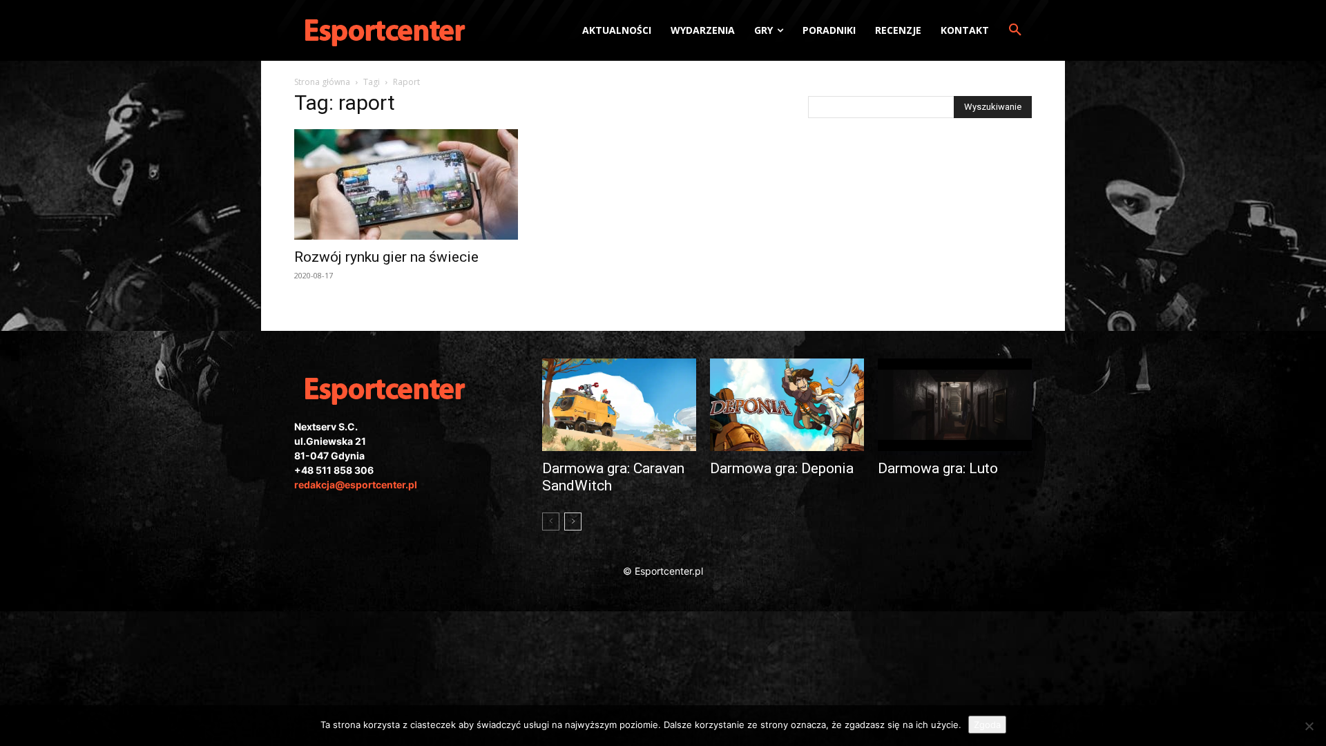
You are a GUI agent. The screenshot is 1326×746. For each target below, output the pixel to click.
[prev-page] (550, 521)
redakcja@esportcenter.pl (355, 484)
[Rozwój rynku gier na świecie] (406, 184)
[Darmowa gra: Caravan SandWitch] (619, 404)
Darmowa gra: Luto (938, 468)
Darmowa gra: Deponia (782, 468)
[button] (1015, 30)
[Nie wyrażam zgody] (1309, 726)
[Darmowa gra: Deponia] (787, 404)
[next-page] (573, 521)
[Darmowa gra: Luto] (955, 404)
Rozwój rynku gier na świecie (386, 257)
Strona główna (322, 82)
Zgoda (987, 724)
